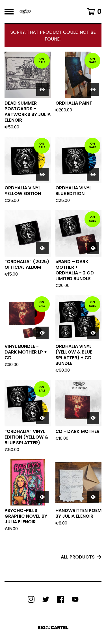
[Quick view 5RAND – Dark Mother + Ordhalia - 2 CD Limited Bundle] (93, 248)
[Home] (25, 12)
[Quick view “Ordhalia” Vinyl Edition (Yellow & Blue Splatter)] (42, 418)
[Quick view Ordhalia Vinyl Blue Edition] (93, 174)
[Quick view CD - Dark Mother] (93, 418)
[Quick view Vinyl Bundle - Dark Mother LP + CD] (42, 333)
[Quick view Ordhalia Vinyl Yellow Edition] (42, 174)
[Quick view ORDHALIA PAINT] (93, 89)
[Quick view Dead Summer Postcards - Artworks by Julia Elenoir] (42, 89)
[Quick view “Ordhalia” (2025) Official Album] (42, 248)
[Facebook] (60, 599)
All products (78, 557)
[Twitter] (46, 599)
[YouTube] (75, 599)
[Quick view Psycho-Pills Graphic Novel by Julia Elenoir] (42, 497)
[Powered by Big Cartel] (53, 627)
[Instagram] (31, 599)
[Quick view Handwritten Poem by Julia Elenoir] (93, 497)
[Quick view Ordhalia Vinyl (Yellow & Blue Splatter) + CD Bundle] (93, 333)
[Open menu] (9, 11)
